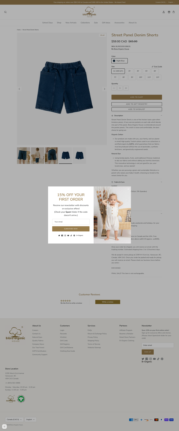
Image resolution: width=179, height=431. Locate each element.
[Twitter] (59, 235)
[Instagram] (65, 235)
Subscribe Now (71, 229)
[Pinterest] (74, 235)
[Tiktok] (71, 235)
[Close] (128, 189)
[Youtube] (68, 235)
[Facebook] (62, 235)
